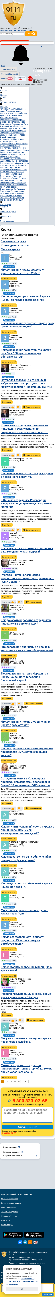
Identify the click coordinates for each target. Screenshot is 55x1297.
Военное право (18, 120)
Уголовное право (7, 193)
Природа (17, 176)
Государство (6, 124)
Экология (4, 198)
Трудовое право (17, 191)
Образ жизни (14, 167)
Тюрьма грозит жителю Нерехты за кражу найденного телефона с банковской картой (24, 677)
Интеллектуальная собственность (8, 142)
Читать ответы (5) (9, 362)
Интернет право (21, 143)
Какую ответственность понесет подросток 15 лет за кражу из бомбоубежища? (22, 940)
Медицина (4, 156)
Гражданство (18, 124)
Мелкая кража (10, 249)
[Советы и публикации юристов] (13, 13)
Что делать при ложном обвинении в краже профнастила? (25, 723)
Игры (2, 137)
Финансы (19, 193)
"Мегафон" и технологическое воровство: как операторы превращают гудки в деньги (27, 578)
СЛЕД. (25, 1082)
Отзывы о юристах (9, 1199)
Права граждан (15, 174)
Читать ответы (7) (9, 332)
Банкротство (6, 117)
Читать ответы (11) (9, 761)
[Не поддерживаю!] (18, 407)
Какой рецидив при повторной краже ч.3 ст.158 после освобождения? (25, 298)
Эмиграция (14, 198)
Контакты (5, 1220)
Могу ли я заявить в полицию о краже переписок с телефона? (26, 1040)
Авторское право (13, 111)
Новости (22, 165)
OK (22, 1289)
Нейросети (19, 163)
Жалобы (22, 128)
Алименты (5, 113)
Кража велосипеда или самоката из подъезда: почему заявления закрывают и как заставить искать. (24, 429)
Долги (11, 126)
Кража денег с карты (15, 245)
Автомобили (5, 109)
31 (19, 1147)
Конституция (6, 148)
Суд (15, 189)
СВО (17, 180)
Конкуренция (14, 146)
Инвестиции (18, 139)
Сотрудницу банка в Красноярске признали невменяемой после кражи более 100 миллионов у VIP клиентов (25, 782)
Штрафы (18, 195)
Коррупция (11, 150)
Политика (19, 172)
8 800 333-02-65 (29, 1100)
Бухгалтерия (5, 120)
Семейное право (7, 182)
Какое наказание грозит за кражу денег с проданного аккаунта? (27, 475)
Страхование (11, 187)
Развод (15, 178)
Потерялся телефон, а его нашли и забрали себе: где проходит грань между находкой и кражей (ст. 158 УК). (26, 383)
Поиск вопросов (8, 1207)
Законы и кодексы (9, 1212)
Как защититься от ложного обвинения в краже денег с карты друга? (27, 550)
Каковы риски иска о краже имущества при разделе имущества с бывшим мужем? (27, 752)
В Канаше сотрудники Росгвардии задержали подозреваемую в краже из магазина (26, 503)
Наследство (23, 161)
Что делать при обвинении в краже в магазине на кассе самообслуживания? (27, 648)
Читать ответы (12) (9, 656)
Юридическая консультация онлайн (16, 30)
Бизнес (15, 117)
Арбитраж (22, 113)
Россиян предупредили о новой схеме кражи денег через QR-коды (26, 995)
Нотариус (4, 167)
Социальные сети (19, 185)
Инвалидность (6, 139)
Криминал (11, 152)
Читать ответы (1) (9, 305)
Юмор (21, 198)
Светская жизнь (7, 180)
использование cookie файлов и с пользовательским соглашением (22, 1281)
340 (21, 1152)
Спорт (3, 187)
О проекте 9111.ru (9, 1216)
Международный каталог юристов (16, 1194)
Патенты (4, 172)
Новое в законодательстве (14, 164)
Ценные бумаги (7, 195)
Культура (20, 152)
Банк (20, 115)
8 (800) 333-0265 (42, 73)
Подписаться (9, 267)
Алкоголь (14, 113)
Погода (11, 172)
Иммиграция (10, 137)
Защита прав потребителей (12, 133)
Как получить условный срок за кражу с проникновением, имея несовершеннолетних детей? (27, 830)
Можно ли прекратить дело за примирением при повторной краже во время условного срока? (26, 1069)
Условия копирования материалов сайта (27, 1263)
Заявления (5, 135)
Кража (26, 150)
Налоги (14, 161)
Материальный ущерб (17, 154)
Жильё (13, 130)
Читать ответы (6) (9, 919)
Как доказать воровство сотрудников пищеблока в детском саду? (26, 621)
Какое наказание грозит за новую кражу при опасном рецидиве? (27, 324)
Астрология (12, 115)
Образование (6, 169)
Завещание (21, 130)
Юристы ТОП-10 (8, 69)
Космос (19, 150)
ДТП (16, 128)
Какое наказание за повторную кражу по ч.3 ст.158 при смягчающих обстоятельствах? (26, 353)
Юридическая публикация (11, 200)
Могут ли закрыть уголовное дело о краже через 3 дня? (24, 911)
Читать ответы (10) (9, 279)
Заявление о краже (13, 241)
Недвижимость (7, 163)
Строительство (7, 189)
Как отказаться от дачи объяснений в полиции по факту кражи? (26, 858)
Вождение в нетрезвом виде (12, 122)
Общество (17, 169)
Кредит (3, 152)
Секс (21, 180)
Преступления (6, 176)
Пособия (4, 174)
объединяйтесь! (25, 28)
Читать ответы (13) (9, 866)
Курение (4, 154)
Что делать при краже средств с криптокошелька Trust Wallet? (22, 271)
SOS (30, 78)
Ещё (2, 253)
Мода (12, 159)
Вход (3, 66)
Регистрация (7, 1225)
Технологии (5, 191)
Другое (11, 128)
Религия (22, 178)
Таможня (21, 189)
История (4, 146)
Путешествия (6, 178)
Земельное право (17, 135)
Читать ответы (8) (9, 892)
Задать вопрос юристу (11, 1203)
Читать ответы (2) (9, 629)
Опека (24, 169)
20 (18, 1082)
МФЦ (8, 161)
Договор (4, 126)
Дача (26, 124)
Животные (5, 130)
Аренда (3, 115)
